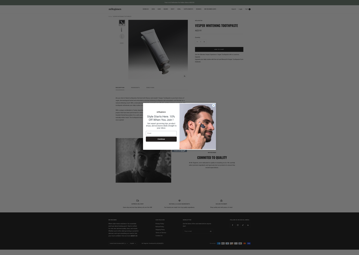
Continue (161, 139)
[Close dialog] (213, 105)
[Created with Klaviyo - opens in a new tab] (179, 151)
